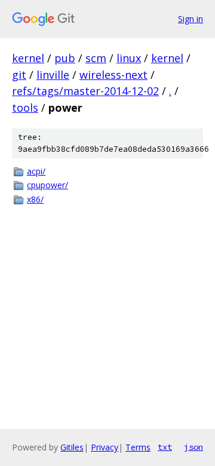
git (19, 75)
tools (25, 107)
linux (128, 58)
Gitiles (72, 447)
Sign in (190, 18)
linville (52, 75)
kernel (28, 58)
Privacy (104, 447)
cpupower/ (47, 185)
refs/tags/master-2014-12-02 (85, 91)
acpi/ (36, 171)
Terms (137, 447)
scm (95, 58)
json (193, 447)
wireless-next (113, 75)
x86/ (35, 199)
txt (165, 447)
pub (64, 58)
